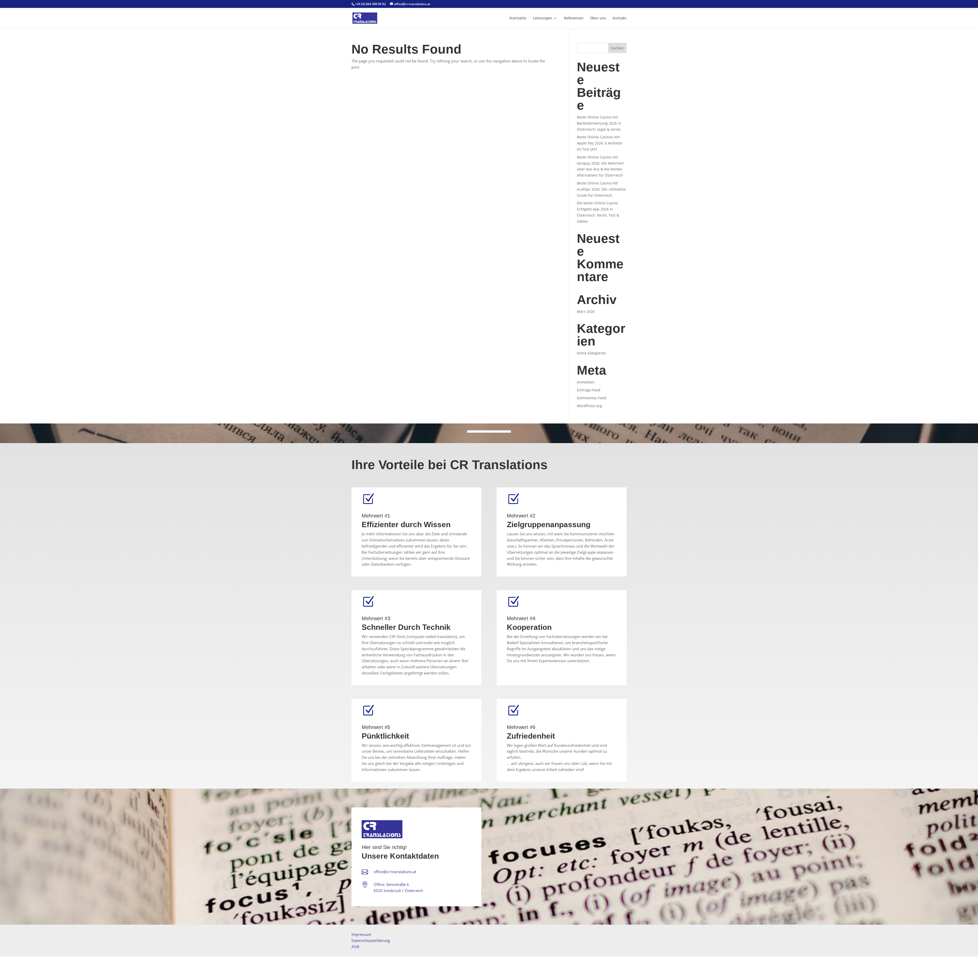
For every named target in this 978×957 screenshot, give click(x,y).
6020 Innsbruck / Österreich (398, 890)
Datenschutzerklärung (370, 940)
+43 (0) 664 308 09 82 (370, 4)
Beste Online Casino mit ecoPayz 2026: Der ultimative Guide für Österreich (601, 189)
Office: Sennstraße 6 (391, 884)
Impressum (361, 934)
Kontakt (620, 18)
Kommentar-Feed (591, 397)
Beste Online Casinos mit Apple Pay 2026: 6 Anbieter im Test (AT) (600, 143)
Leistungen (542, 18)
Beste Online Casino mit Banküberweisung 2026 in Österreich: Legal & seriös (599, 123)
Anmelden (585, 382)
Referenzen (573, 18)
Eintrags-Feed (588, 390)
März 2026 (586, 311)
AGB (355, 946)
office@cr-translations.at (395, 871)
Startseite (517, 18)
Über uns (598, 18)
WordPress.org (589, 405)
